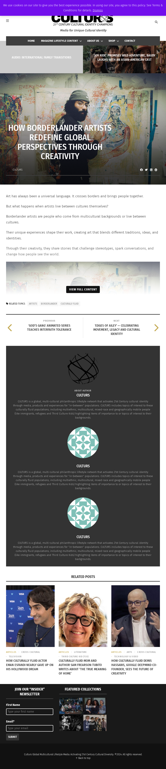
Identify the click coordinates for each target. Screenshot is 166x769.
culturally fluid (70, 303)
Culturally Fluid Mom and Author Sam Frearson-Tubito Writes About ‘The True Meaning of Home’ (82, 667)
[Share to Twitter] (146, 169)
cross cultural (30, 652)
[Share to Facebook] (141, 169)
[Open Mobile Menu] (9, 22)
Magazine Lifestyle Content (59, 40)
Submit (12, 737)
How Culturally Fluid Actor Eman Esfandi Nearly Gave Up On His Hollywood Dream (29, 665)
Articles (23, 118)
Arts (129, 652)
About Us (93, 40)
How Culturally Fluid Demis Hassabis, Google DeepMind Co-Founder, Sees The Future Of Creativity (134, 667)
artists (33, 303)
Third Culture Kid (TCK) (75, 656)
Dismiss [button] (98, 10)
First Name (13, 705)
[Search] (156, 22)
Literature (80, 652)
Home (31, 40)
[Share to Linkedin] (151, 169)
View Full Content (83, 289)
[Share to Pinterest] (155, 169)
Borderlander (45, 118)
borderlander (49, 303)
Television (15, 656)
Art (8, 118)
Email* (10, 721)
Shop (112, 40)
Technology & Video (126, 656)
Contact (130, 40)
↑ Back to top (83, 758)
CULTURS (17, 169)
